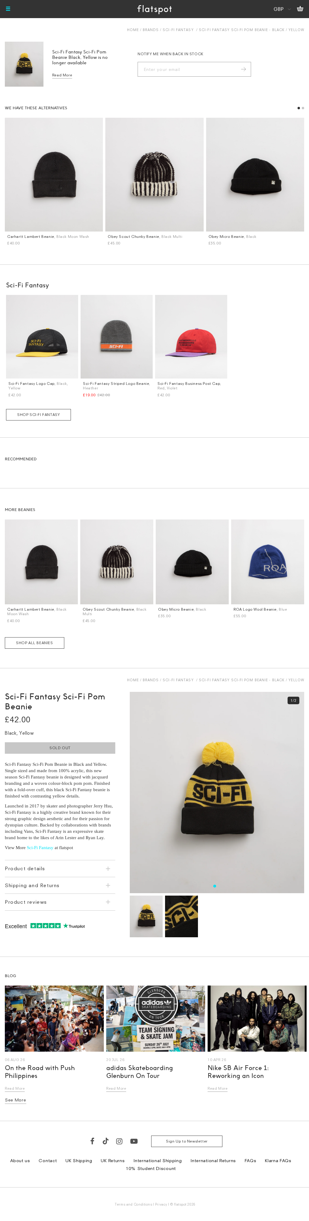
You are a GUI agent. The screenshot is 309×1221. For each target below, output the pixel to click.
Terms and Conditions (133, 1204)
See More (15, 1099)
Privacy (161, 1204)
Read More (62, 75)
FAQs (250, 1160)
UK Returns (113, 1160)
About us (20, 1160)
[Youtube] (134, 1141)
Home (133, 30)
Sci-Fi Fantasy (178, 30)
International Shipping (157, 1160)
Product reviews (26, 902)
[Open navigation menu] (8, 9)
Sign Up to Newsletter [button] (187, 1141)
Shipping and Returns (32, 885)
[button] (299, 108)
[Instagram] (119, 1141)
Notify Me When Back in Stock (170, 54)
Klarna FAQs (278, 1160)
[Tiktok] (105, 1141)
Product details (25, 868)
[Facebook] (92, 1141)
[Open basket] (300, 9)
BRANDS (151, 30)
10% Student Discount (151, 1168)
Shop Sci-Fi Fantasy (38, 414)
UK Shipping (78, 1160)
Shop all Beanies (34, 643)
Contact (48, 1160)
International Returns (213, 1160)
